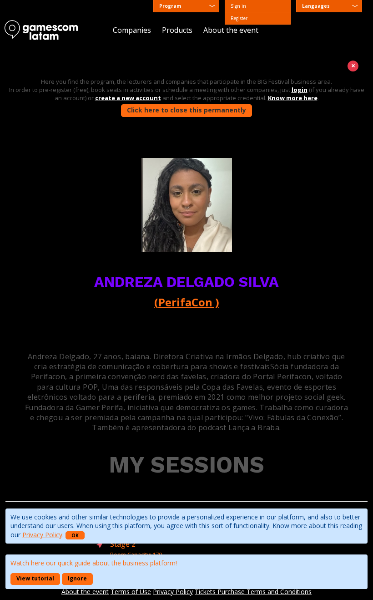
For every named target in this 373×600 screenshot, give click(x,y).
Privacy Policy (42, 534)
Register (239, 18)
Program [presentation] (170, 6)
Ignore (77, 578)
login (299, 90)
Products (177, 30)
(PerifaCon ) (186, 302)
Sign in (238, 6)
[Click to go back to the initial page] (45, 30)
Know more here (293, 98)
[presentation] (329, 6)
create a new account (128, 98)
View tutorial (35, 578)
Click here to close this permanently (186, 110)
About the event (230, 30)
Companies (132, 30)
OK (75, 535)
